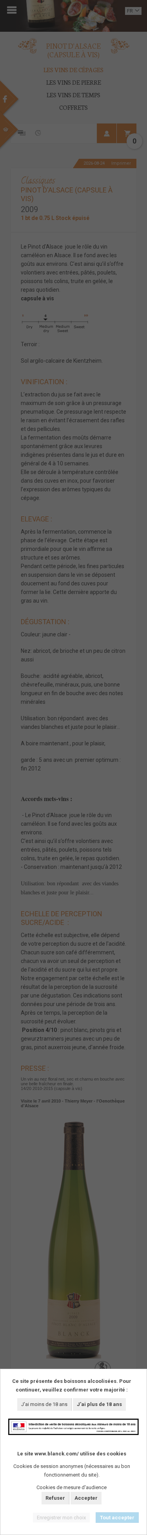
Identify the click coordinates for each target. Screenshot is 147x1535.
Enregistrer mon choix (61, 1517)
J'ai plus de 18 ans (99, 1404)
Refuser (55, 1498)
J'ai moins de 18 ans (44, 1404)
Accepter (86, 1498)
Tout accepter (117, 1517)
